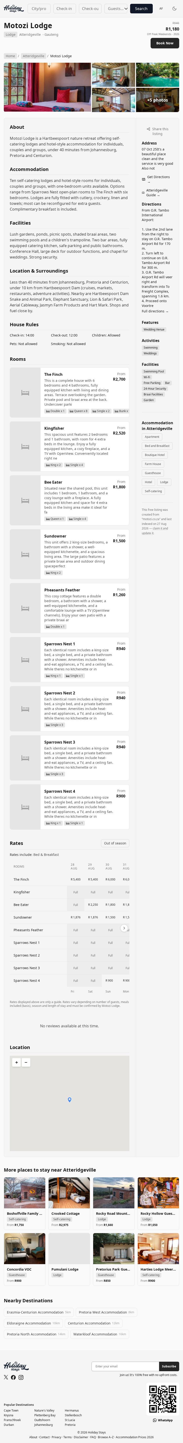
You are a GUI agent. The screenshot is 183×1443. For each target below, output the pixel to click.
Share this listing (159, 131)
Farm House (153, 464)
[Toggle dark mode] (174, 8)
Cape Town (11, 1410)
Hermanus (72, 1410)
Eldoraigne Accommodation (33, 1323)
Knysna (8, 1415)
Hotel (148, 482)
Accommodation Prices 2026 (135, 1437)
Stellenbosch (73, 1415)
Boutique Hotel (155, 455)
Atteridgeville (30, 34)
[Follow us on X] (6, 1377)
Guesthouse (153, 473)
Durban (9, 1425)
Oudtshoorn (42, 1420)
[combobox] (39, 8)
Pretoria (70, 1425)
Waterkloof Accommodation (99, 1334)
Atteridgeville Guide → (157, 192)
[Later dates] (124, 928)
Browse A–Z (106, 1437)
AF (161, 8)
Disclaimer (81, 1437)
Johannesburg (43, 1425)
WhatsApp (165, 1420)
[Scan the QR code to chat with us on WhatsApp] (162, 1399)
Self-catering (153, 491)
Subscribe (169, 1366)
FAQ (93, 1437)
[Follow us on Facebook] (13, 1377)
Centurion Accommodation (93, 1323)
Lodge (164, 482)
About (33, 1437)
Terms (67, 1437)
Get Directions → (158, 179)
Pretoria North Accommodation (36, 1334)
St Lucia (70, 1420)
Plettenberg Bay (45, 1415)
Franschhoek (12, 1420)
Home (10, 56)
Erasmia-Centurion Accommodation (39, 1312)
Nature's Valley (44, 1410)
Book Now (164, 43)
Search (141, 8)
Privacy (56, 1437)
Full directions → (155, 311)
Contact (44, 1437)
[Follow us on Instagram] (21, 1377)
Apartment (152, 437)
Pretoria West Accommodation (106, 1312)
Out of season (115, 843)
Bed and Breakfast (157, 446)
